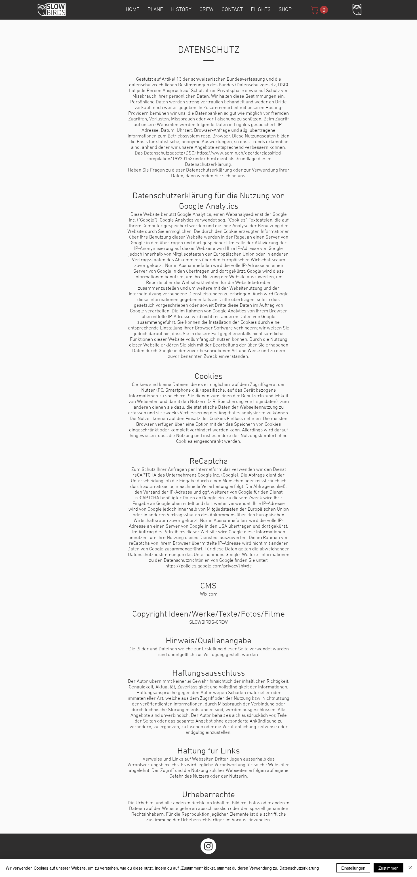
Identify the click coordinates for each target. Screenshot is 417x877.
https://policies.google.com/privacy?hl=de (208, 566)
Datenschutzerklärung (299, 868)
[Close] (410, 867)
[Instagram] (208, 846)
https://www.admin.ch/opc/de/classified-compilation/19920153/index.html (214, 156)
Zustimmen (388, 868)
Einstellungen (353, 868)
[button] (320, 10)
